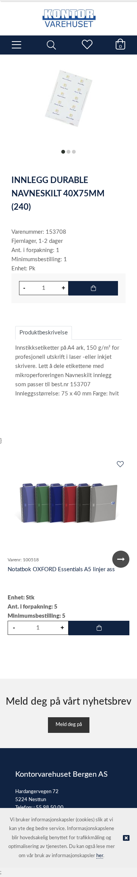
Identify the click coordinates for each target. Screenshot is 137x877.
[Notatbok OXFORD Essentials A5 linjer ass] (68, 505)
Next (120, 559)
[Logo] (68, 14)
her (99, 855)
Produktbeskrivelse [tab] (43, 333)
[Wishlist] (120, 464)
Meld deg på (69, 724)
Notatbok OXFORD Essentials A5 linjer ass (61, 569)
